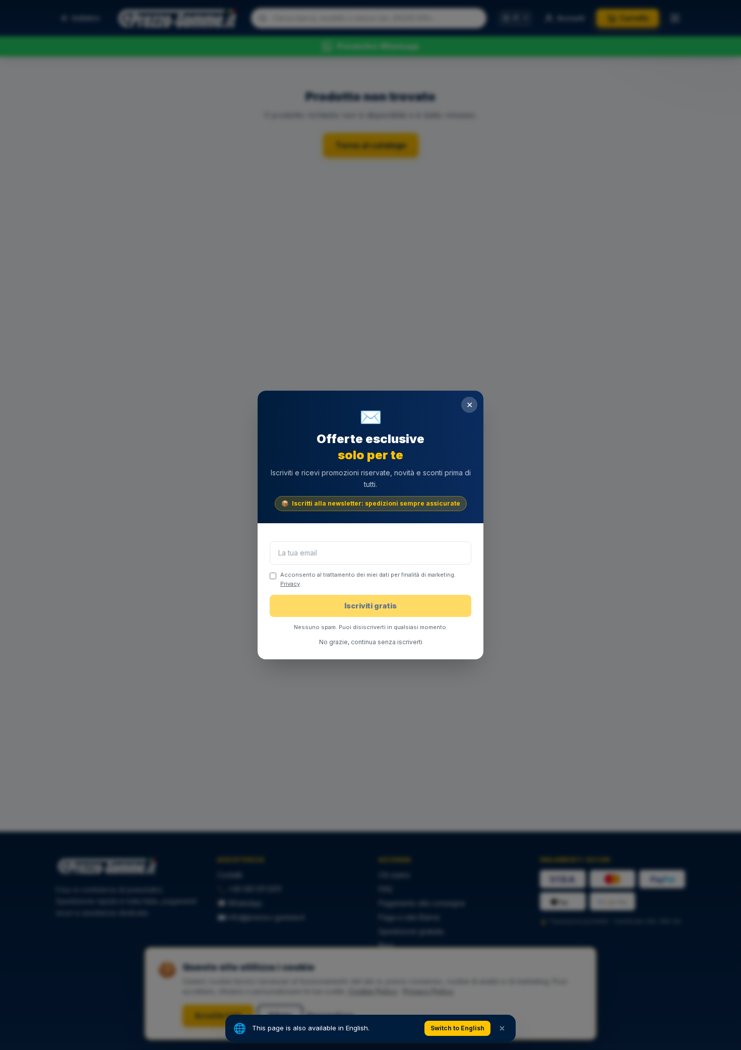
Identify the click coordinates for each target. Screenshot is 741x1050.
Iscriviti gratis (370, 605)
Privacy (290, 583)
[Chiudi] (502, 1028)
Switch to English (457, 1028)
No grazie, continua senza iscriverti (370, 642)
